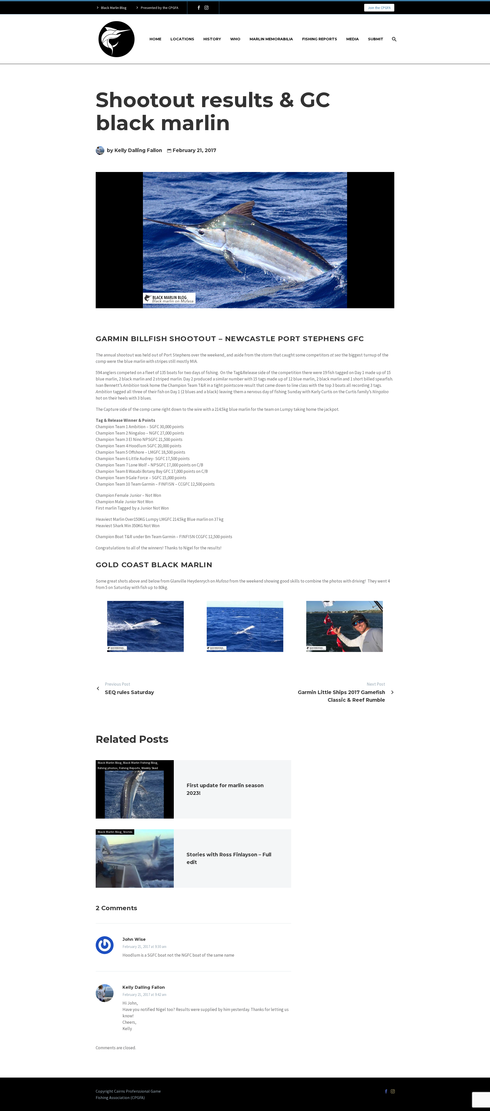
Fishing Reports (319, 39)
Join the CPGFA (379, 7)
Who (235, 39)
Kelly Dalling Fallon (143, 987)
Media (352, 39)
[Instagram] (206, 8)
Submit (375, 39)
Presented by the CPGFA (159, 7)
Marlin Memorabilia (271, 39)
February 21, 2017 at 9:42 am (144, 994)
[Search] (394, 39)
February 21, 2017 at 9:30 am (144, 946)
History (212, 39)
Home (155, 39)
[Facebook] (199, 8)
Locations (182, 39)
